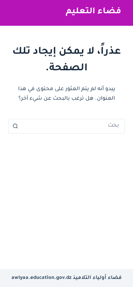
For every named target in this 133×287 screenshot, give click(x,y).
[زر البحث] (15, 126)
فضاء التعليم (93, 12)
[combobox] (74, 126)
